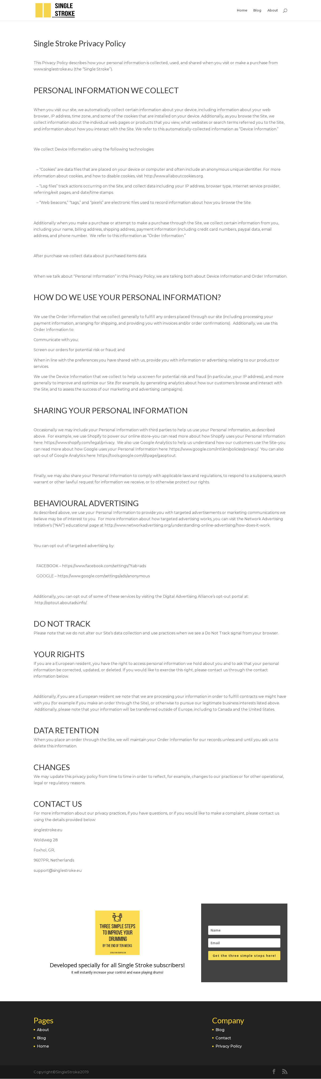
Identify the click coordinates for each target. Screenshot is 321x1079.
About (272, 10)
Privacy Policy (228, 1046)
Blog (257, 10)
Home (242, 10)
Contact (223, 1038)
